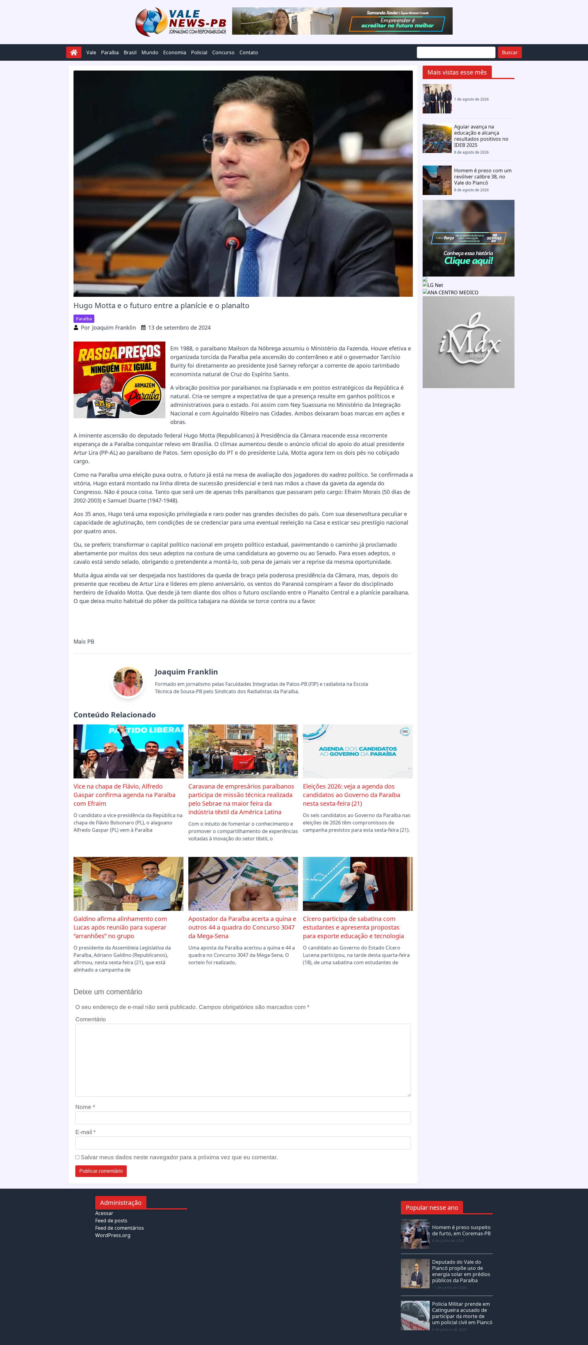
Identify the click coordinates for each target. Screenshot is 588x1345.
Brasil (130, 52)
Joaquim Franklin (114, 327)
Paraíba (110, 52)
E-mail (85, 1132)
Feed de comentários (119, 1228)
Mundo (149, 52)
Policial (199, 52)
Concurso (223, 52)
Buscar (510, 52)
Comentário (90, 1019)
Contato (248, 52)
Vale (91, 52)
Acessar (104, 1213)
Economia (174, 52)
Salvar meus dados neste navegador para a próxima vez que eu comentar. (179, 1157)
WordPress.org (112, 1235)
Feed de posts (111, 1220)
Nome (85, 1107)
